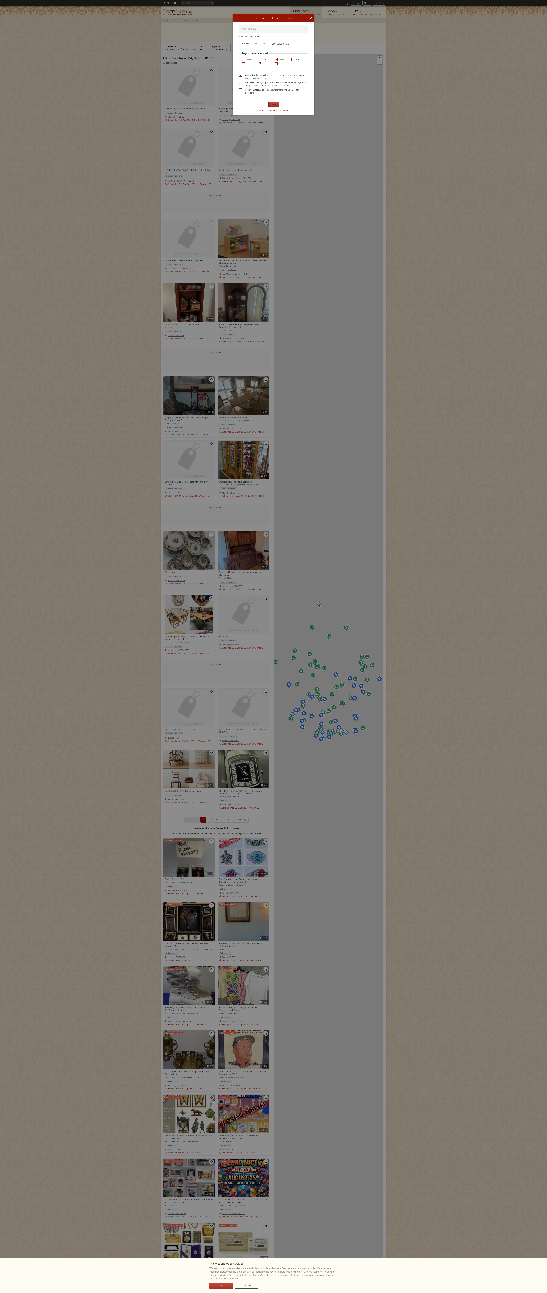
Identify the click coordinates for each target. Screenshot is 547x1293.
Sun (281, 64)
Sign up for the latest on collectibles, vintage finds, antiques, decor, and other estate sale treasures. (276, 84)
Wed (281, 59)
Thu (297, 59)
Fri (248, 64)
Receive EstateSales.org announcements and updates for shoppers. (272, 91)
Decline (247, 1285)
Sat (264, 64)
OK (221, 1285)
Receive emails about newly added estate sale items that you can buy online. (274, 76)
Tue (264, 59)
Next (273, 104)
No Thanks (283, 110)
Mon (249, 59)
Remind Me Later (267, 110)
